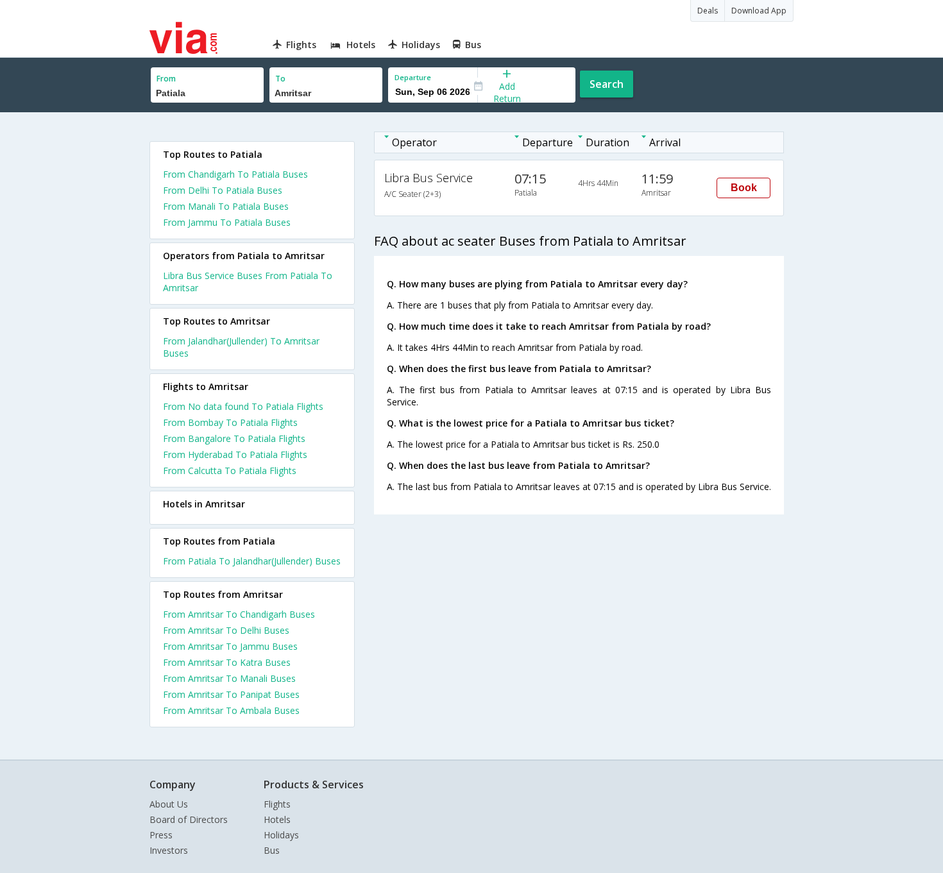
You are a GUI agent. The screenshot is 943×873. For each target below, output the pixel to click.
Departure (413, 77)
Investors (168, 850)
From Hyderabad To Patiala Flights (235, 454)
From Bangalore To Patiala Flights (234, 438)
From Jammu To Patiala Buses (227, 222)
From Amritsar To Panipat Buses (231, 694)
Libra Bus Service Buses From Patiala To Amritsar (247, 281)
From (166, 78)
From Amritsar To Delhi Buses (226, 630)
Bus (272, 850)
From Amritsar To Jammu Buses (230, 646)
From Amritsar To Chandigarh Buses (239, 614)
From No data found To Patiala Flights (243, 406)
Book (744, 187)
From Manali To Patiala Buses (226, 206)
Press (161, 835)
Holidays (281, 835)
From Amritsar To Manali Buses (229, 678)
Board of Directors (188, 819)
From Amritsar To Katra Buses (227, 662)
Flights (277, 804)
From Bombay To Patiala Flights (230, 422)
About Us (168, 804)
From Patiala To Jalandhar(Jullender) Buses (252, 561)
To (280, 78)
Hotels (277, 819)
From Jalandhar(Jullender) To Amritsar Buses (241, 347)
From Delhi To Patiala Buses (222, 190)
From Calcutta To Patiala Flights (229, 470)
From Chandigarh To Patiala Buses (235, 174)
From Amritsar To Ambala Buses (231, 710)
